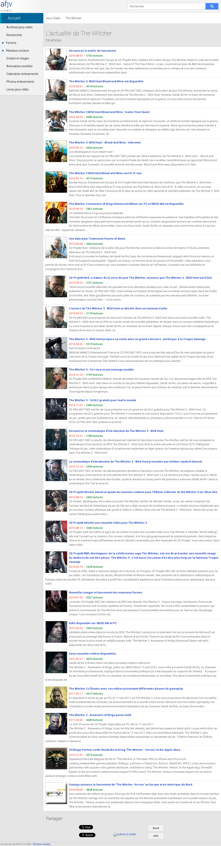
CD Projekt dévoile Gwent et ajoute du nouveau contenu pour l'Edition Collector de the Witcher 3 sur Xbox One (143, 492)
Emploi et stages (17, 58)
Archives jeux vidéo (19, 27)
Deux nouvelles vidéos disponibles (92, 653)
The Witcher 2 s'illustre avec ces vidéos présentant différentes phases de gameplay (126, 688)
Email (156, 828)
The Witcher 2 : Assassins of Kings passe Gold (100, 715)
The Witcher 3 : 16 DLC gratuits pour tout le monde (102, 400)
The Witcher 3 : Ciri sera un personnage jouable (101, 369)
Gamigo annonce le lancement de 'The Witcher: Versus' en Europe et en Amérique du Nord (130, 784)
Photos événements (20, 81)
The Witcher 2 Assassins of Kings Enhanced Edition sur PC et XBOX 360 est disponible (126, 203)
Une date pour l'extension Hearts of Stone (97, 238)
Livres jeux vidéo (17, 89)
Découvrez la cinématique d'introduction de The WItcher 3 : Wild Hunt (116, 431)
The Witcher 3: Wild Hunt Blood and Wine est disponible (106, 81)
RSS (155, 836)
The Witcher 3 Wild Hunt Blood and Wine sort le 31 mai (105, 173)
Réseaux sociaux (17, 50)
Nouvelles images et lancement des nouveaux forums (105, 592)
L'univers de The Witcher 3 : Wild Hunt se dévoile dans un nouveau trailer (118, 308)
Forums (11, 43)
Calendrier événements (22, 74)
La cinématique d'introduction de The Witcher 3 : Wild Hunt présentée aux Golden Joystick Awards (135, 461)
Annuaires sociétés (19, 66)
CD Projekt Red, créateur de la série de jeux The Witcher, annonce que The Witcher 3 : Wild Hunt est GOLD (140, 277)
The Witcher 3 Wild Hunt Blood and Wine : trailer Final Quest (109, 112)
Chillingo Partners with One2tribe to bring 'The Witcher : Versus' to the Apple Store (124, 749)
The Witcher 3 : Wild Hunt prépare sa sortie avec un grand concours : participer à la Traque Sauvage (137, 339)
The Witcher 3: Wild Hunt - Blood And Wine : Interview (105, 142)
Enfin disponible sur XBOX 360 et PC (93, 623)
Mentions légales (42, 844)
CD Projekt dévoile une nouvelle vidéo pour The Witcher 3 (108, 522)
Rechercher (14, 35)
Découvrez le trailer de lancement (92, 50)
